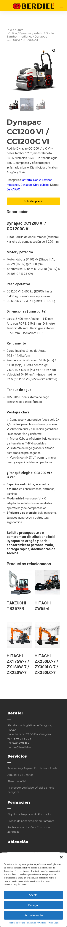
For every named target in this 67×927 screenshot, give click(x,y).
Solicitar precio (33, 201)
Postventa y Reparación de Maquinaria (32, 768)
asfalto (38, 33)
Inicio (10, 30)
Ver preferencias (34, 915)
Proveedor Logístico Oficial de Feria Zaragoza (30, 790)
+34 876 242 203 (19, 738)
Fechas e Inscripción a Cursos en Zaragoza (28, 830)
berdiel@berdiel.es (19, 747)
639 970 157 (20, 743)
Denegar (33, 905)
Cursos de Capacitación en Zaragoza (31, 821)
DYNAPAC (13, 189)
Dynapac (25, 33)
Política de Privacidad (36, 922)
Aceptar (33, 895)
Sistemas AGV (16, 781)
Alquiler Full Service (20, 774)
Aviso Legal (53, 922)
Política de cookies (17, 922)
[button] (61, 857)
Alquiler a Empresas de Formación (29, 814)
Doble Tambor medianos (30, 35)
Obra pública (15, 31)
